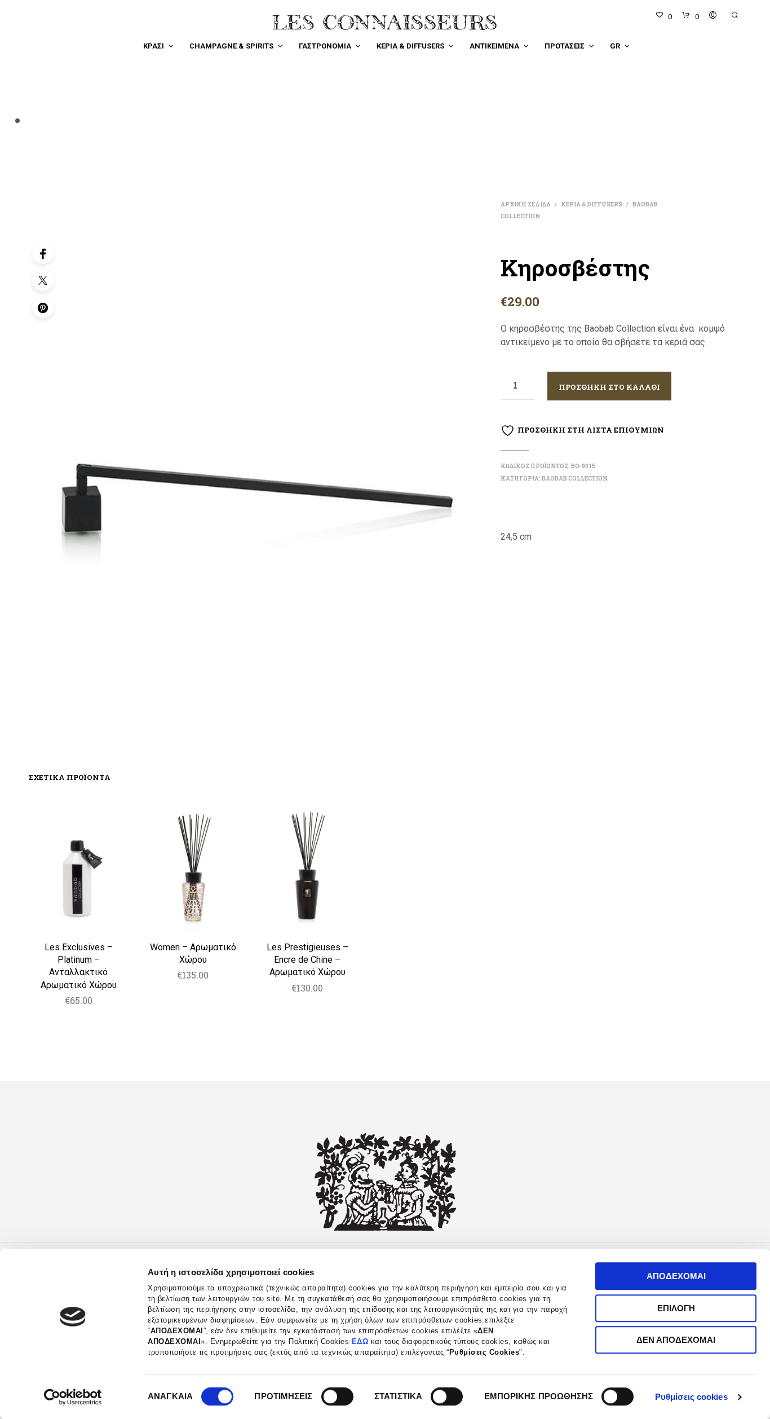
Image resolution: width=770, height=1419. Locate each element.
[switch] (337, 1398)
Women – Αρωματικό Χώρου (193, 953)
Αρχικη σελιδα (526, 204)
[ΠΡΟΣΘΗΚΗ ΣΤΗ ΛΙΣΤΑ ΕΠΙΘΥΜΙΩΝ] (78, 916)
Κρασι (153, 46)
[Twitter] (43, 280)
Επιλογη (676, 1308)
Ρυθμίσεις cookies (691, 1397)
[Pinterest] (43, 307)
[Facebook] (43, 253)
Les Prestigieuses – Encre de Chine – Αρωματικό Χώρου (307, 960)
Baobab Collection (575, 478)
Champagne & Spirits (231, 46)
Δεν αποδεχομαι (675, 1340)
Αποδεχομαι (676, 1276)
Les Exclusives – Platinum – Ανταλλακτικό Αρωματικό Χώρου (79, 966)
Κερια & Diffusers (410, 46)
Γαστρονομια (325, 46)
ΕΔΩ (360, 1342)
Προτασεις (565, 46)
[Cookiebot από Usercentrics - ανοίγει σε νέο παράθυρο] (73, 1397)
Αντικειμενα (494, 46)
